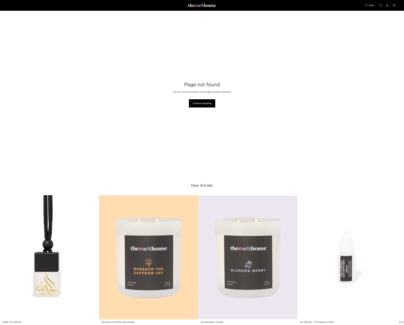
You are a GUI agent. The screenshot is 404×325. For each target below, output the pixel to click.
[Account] (387, 5)
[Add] (193, 314)
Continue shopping (202, 103)
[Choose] (94, 314)
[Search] (380, 5)
